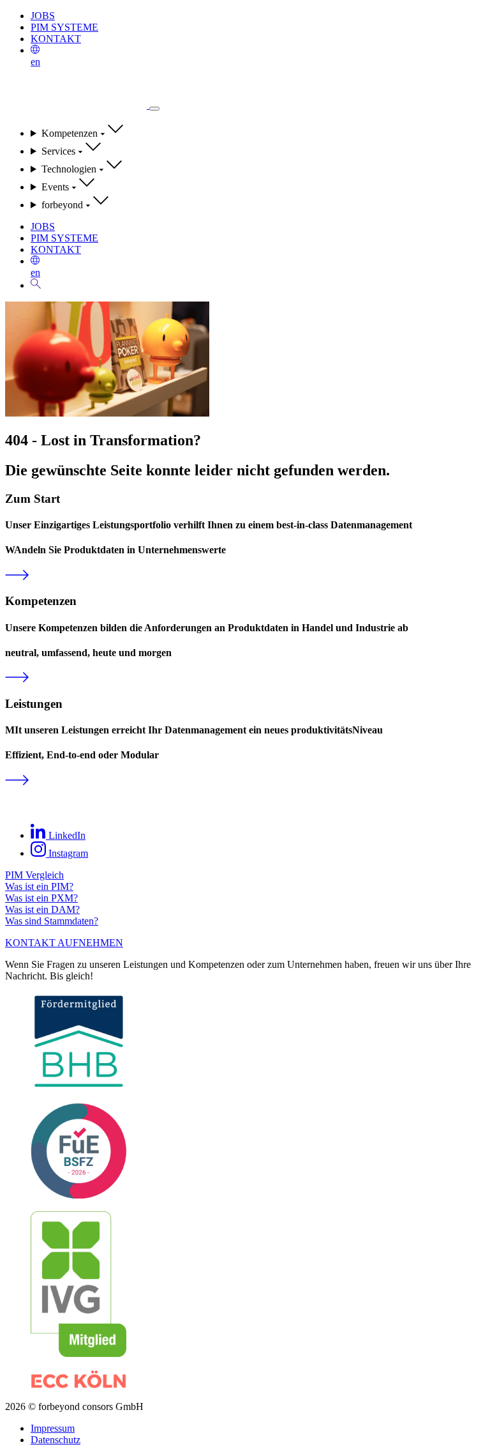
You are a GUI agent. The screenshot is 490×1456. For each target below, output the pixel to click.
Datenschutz (55, 1439)
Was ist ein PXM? (41, 898)
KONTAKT (56, 38)
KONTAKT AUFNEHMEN (64, 942)
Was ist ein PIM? (39, 886)
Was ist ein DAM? (42, 909)
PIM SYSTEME (64, 27)
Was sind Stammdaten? (51, 921)
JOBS (43, 15)
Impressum (53, 1428)
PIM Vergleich (34, 875)
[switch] (154, 109)
